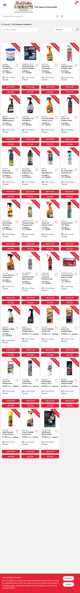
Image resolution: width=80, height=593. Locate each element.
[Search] (57, 16)
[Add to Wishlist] (17, 65)
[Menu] (4, 4)
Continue (68, 578)
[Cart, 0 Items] (76, 3)
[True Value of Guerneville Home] (23, 7)
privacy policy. (10, 586)
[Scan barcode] (62, 16)
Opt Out (68, 584)
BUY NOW (11, 92)
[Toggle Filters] (77, 29)
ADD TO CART (10, 87)
